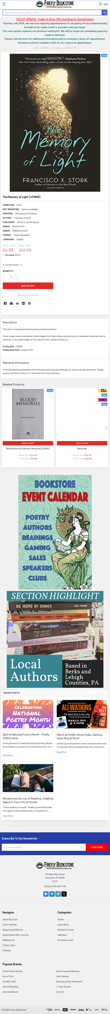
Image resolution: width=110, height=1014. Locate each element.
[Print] (17, 303)
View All (60, 991)
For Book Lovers (65, 940)
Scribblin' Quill (9, 981)
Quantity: (8, 271)
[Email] (11, 303)
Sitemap (7, 950)
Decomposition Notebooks (69, 981)
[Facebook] (5, 303)
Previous (4, 428)
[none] (55, 123)
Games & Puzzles (66, 929)
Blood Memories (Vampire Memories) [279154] (28, 448)
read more (8, 755)
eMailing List (9, 940)
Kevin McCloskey (11, 986)
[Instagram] (52, 894)
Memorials (82, 448)
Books (61, 919)
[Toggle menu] (4, 4)
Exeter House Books (12, 971)
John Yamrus (62, 976)
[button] (55, 532)
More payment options (28, 294)
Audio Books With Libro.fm (16, 934)
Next (106, 428)
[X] (64, 894)
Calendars (62, 934)
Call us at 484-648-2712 (55, 886)
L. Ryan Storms (63, 986)
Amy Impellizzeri (10, 991)
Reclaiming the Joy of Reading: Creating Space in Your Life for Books (28, 800)
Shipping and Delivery (13, 929)
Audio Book (63, 924)
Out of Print (8, 976)
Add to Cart (28, 443)
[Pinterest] (29, 303)
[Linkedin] (23, 303)
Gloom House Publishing (67, 971)
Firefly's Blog (9, 945)
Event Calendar (10, 924)
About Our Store (10, 919)
